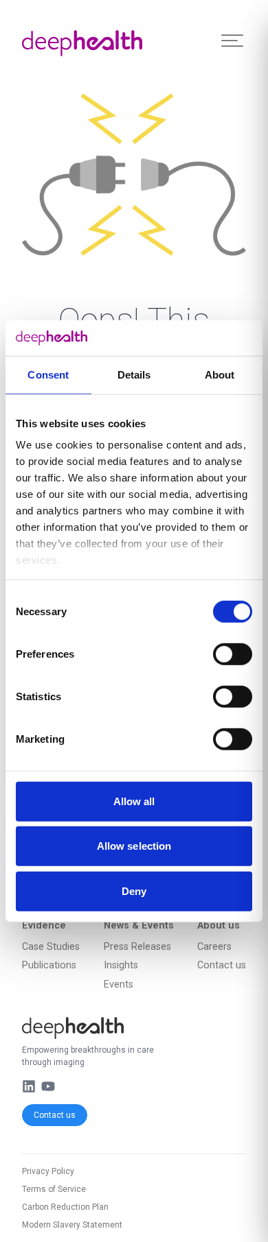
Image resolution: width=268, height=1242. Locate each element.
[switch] (232, 654)
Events (118, 984)
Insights (121, 965)
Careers (214, 947)
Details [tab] (134, 375)
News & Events (139, 925)
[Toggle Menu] (232, 40)
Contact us (55, 1115)
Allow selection (134, 846)
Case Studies (51, 947)
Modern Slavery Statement (72, 1225)
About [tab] (220, 375)
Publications (49, 965)
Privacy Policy (48, 1171)
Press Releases (137, 947)
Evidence (44, 925)
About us (218, 925)
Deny (134, 891)
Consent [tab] (48, 375)
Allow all (134, 801)
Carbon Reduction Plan (65, 1207)
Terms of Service (54, 1189)
